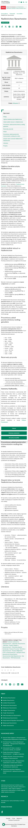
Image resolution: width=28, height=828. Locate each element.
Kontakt (3, 802)
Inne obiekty (19, 13)
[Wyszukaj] (23, 2)
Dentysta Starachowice (9, 697)
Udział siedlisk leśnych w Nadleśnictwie (13, 122)
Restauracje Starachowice (10, 723)
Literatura (5, 143)
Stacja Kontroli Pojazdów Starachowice (13, 720)
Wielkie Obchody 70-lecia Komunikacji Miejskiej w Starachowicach (13, 757)
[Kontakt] (21, 2)
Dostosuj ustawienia (14, 433)
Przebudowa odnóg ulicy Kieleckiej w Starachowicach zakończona (13, 766)
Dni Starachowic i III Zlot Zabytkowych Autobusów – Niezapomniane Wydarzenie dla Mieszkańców (14, 743)
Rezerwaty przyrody (8, 129)
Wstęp (5, 116)
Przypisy (5, 145)
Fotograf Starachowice (9, 710)
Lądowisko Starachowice (18, 643)
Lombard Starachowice (9, 702)
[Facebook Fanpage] (19, 2)
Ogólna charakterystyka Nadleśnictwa (12, 119)
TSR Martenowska (15, 657)
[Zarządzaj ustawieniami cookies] (3, 824)
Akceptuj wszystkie (14, 437)
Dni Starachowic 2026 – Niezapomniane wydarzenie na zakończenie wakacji (13, 761)
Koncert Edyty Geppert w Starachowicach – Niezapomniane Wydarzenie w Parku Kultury (15, 738)
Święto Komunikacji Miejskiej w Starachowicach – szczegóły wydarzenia (13, 753)
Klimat (4, 131)
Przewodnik (12, 13)
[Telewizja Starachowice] (5, 2)
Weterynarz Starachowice (10, 708)
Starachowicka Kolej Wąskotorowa (12, 656)
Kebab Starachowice (8, 725)
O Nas (13, 818)
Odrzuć (14, 428)
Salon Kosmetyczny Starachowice (12, 715)
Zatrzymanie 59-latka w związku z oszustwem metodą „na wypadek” (12, 748)
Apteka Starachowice (8, 700)
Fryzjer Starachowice (8, 713)
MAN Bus (5, 645)
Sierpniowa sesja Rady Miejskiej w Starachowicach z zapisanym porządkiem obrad (13, 771)
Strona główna (4, 13)
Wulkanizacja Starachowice (10, 718)
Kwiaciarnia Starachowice (10, 705)
